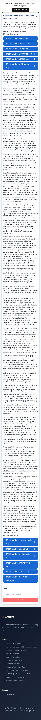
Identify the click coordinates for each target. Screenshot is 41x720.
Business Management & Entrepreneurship (22, 647)
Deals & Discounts (12, 654)
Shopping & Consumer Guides (17, 670)
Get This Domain (20, 10)
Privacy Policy (11, 694)
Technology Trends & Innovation (18, 674)
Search (20, 600)
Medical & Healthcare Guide (16, 667)
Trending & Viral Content (15, 677)
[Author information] (36, 16)
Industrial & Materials (14, 660)
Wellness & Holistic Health (15, 680)
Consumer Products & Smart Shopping (20, 650)
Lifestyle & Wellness (13, 664)
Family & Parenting (13, 657)
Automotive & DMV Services (16, 643)
